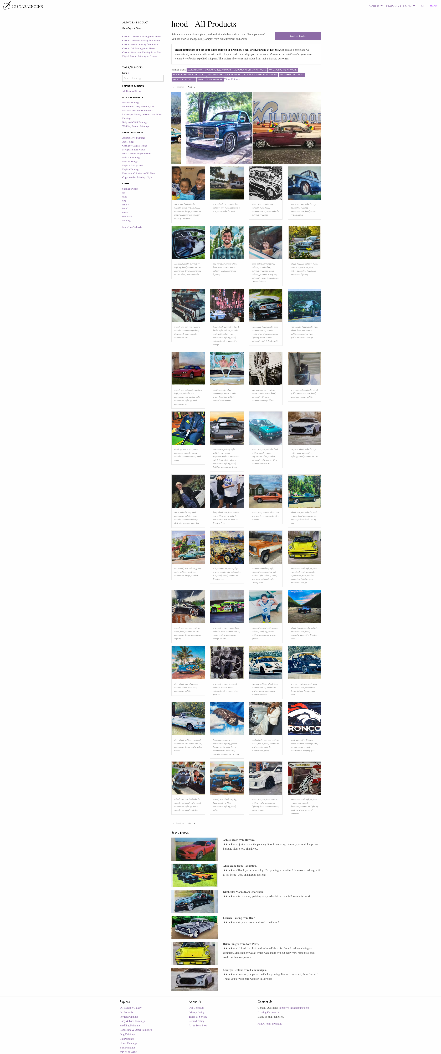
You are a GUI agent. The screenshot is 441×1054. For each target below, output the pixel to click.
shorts (230, 690)
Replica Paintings (131, 169)
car (181, 204)
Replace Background (132, 165)
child (124, 196)
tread (293, 396)
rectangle (274, 277)
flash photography (182, 522)
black (271, 400)
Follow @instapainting (270, 1023)
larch (223, 270)
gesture (255, 638)
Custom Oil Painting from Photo (138, 48)
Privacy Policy (196, 1012)
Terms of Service (198, 1016)
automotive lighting (299, 207)
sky (222, 207)
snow (228, 263)
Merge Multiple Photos (133, 149)
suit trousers (257, 389)
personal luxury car (267, 274)
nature (226, 267)
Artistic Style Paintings (133, 137)
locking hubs (257, 582)
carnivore (300, 809)
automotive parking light (224, 449)
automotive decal (259, 694)
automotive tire (258, 211)
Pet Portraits (126, 1012)
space (312, 750)
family (125, 204)
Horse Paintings (128, 1043)
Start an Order (298, 36)
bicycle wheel (227, 687)
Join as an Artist (128, 1051)
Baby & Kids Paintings (132, 1021)
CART (435, 6)
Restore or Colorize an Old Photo (138, 173)
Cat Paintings (127, 1038)
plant (227, 207)
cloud (315, 389)
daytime (216, 389)
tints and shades (259, 281)
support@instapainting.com (294, 1007)
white (234, 263)
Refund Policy (196, 1021)
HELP (421, 6)
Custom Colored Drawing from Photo (141, 40)
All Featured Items (131, 91)
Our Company (196, 1007)
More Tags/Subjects (132, 227)
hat (225, 396)
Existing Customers (268, 1012)
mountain (221, 263)
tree (220, 267)
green (176, 459)
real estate (127, 216)
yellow (223, 638)
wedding (126, 220)
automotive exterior (191, 214)
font (315, 743)
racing (261, 690)
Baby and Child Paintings (135, 122)
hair (215, 512)
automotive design (182, 211)
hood (197, 207)
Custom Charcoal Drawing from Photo (141, 36)
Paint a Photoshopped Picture (136, 153)
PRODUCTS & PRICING (399, 6)
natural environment (222, 400)
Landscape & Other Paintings (136, 1029)
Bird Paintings (127, 1047)
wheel (220, 204)
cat (123, 192)
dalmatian (295, 806)
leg (266, 631)
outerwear (178, 452)
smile (176, 204)
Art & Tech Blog (198, 1025)
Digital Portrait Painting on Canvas (139, 56)
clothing (178, 449)
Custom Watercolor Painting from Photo (142, 52)
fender (234, 743)
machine (216, 753)
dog (124, 200)
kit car (300, 690)
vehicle (177, 207)
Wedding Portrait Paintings (135, 126)
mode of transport (182, 218)
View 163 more (232, 79)
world (293, 743)
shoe (226, 683)
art (292, 746)
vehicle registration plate (302, 267)
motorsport (270, 690)
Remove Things (130, 161)
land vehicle (189, 204)
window (255, 207)
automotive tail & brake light (265, 340)
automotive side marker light (187, 396)
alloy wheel (303, 519)
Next (192, 86)
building (216, 466)
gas (235, 746)
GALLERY (374, 6)
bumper (307, 690)
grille (300, 214)
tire (214, 204)
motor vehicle (188, 207)
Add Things (128, 141)
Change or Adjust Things (134, 145)
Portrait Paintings (131, 102)
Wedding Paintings (130, 1025)
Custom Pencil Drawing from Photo (140, 44)
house (125, 212)
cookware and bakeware (223, 750)
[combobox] (142, 78)
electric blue (296, 750)
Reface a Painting (131, 157)
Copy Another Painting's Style (137, 177)
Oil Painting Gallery (131, 1007)
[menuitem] (375, 6)
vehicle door (264, 267)
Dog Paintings (127, 1034)
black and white (130, 188)
